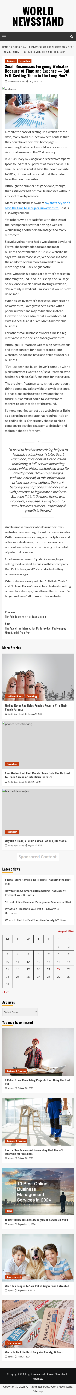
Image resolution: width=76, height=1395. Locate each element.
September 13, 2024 (27, 1224)
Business (11, 60)
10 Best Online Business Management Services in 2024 (38, 902)
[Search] (71, 37)
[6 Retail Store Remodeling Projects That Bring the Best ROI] (38, 1052)
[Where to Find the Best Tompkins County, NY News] (38, 1324)
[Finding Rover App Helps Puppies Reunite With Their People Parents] (38, 677)
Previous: (25, 614)
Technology (24, 60)
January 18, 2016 (35, 713)
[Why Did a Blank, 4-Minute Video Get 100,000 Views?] (38, 812)
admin (11, 1088)
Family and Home (14, 696)
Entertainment (14, 1343)
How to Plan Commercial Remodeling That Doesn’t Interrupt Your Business (35, 892)
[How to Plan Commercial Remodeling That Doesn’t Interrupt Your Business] (38, 1122)
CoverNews (54, 1374)
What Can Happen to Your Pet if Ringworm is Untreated (32, 911)
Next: (35, 628)
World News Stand (16, 81)
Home (9, 1210)
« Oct (5, 991)
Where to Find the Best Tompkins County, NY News (35, 920)
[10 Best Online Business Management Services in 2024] (38, 1191)
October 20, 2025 (25, 1088)
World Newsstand (38, 16)
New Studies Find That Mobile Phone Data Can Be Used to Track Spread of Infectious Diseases (37, 775)
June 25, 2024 (24, 1356)
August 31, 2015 (35, 781)
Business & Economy (16, 1071)
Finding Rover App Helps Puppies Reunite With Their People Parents (36, 707)
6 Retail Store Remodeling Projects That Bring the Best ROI (38, 881)
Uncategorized (14, 1276)
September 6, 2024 (26, 1290)
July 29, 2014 (35, 81)
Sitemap (38, 1391)
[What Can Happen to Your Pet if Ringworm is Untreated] (38, 1258)
